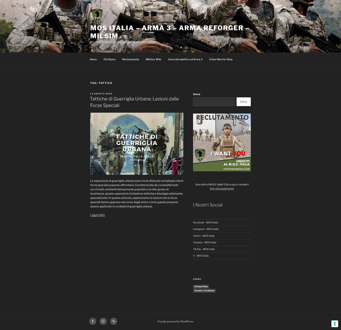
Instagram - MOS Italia (206, 228)
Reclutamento (130, 59)
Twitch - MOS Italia (204, 235)
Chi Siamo (109, 59)
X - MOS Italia (201, 255)
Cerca (196, 94)
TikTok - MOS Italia (204, 249)
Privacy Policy (201, 286)
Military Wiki (153, 59)
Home (93, 59)
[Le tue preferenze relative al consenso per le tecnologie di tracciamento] (334, 323)
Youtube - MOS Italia (204, 242)
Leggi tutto (97, 215)
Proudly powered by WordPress (175, 321)
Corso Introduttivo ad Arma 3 (185, 59)
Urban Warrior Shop (220, 59)
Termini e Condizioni (204, 290)
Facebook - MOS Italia (205, 222)
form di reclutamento (222, 188)
